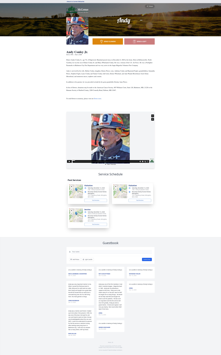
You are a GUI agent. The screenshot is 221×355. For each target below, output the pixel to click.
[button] (76, 189)
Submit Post (146, 259)
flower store (97, 98)
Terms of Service (115, 347)
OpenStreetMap (112, 350)
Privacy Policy (105, 347)
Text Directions (95, 200)
